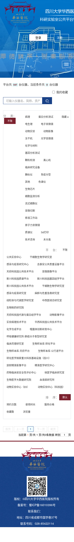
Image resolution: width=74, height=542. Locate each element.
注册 (59, 37)
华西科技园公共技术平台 (48, 322)
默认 (64, 397)
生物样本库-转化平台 (43, 343)
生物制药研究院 (15, 307)
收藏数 (11, 411)
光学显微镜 (47, 138)
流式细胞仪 (31, 203)
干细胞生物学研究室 (41, 257)
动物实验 (30, 131)
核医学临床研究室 (54, 372)
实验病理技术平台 (16, 322)
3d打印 (45, 232)
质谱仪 (28, 232)
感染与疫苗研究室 (16, 293)
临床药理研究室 (15, 343)
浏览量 (27, 411)
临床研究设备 (32, 167)
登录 (38, 37)
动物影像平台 (57, 314)
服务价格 (49, 404)
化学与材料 (31, 145)
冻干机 (28, 138)
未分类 (47, 239)
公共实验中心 (14, 257)
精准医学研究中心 (44, 365)
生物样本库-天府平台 (18, 350)
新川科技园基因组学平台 (50, 278)
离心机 (47, 160)
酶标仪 (28, 174)
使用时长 (30, 404)
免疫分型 (46, 174)
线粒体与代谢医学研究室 (20, 300)
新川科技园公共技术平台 (20, 285)
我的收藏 (62, 92)
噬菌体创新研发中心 (41, 329)
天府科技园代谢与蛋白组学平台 (24, 314)
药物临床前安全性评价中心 (21, 372)
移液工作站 (31, 217)
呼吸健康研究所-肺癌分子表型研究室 (27, 336)
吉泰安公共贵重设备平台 (50, 264)
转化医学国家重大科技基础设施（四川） (29, 358)
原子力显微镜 (32, 225)
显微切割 (30, 210)
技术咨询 (30, 239)
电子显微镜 (47, 124)
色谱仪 (42, 181)
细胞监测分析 (32, 196)
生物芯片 (30, 189)
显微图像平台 (49, 271)
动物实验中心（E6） (18, 387)
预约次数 (12, 404)
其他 (27, 181)
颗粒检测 (30, 160)
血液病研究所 (47, 379)
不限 (9, 121)
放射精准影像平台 (16, 365)
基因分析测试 (32, 152)
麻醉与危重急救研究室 (47, 293)
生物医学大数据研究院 (19, 379)
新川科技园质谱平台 (18, 278)
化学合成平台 (14, 329)
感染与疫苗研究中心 (18, 264)
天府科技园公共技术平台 (20, 271)
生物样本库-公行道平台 (51, 350)
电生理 (28, 124)
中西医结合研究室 (52, 300)
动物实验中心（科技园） (51, 387)
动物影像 (48, 131)
